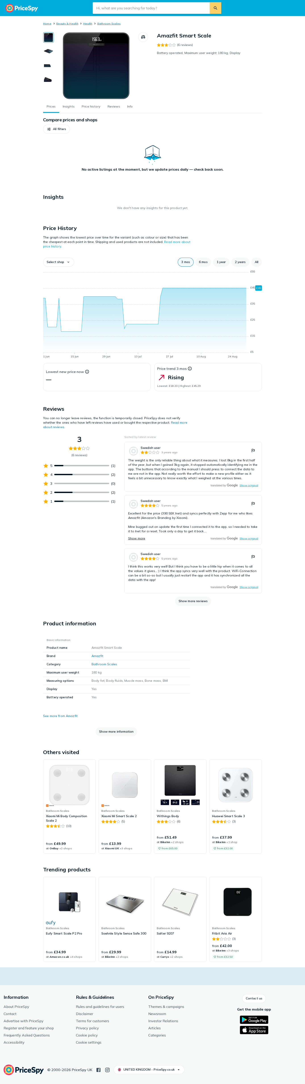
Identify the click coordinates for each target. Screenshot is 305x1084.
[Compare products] (143, 37)
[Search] (215, 8)
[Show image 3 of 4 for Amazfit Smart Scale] (48, 65)
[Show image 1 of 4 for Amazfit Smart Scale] (48, 37)
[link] (193, 466)
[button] (56, 129)
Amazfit (97, 656)
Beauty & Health (67, 23)
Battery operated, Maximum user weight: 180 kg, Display (198, 53)
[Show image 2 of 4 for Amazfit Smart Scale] (48, 51)
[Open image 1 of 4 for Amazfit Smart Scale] (96, 65)
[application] (152, 314)
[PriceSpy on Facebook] (98, 1069)
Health (87, 23)
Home (47, 23)
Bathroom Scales (109, 23)
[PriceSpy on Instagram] (107, 1069)
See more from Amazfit (60, 716)
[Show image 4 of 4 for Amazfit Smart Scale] (48, 79)
